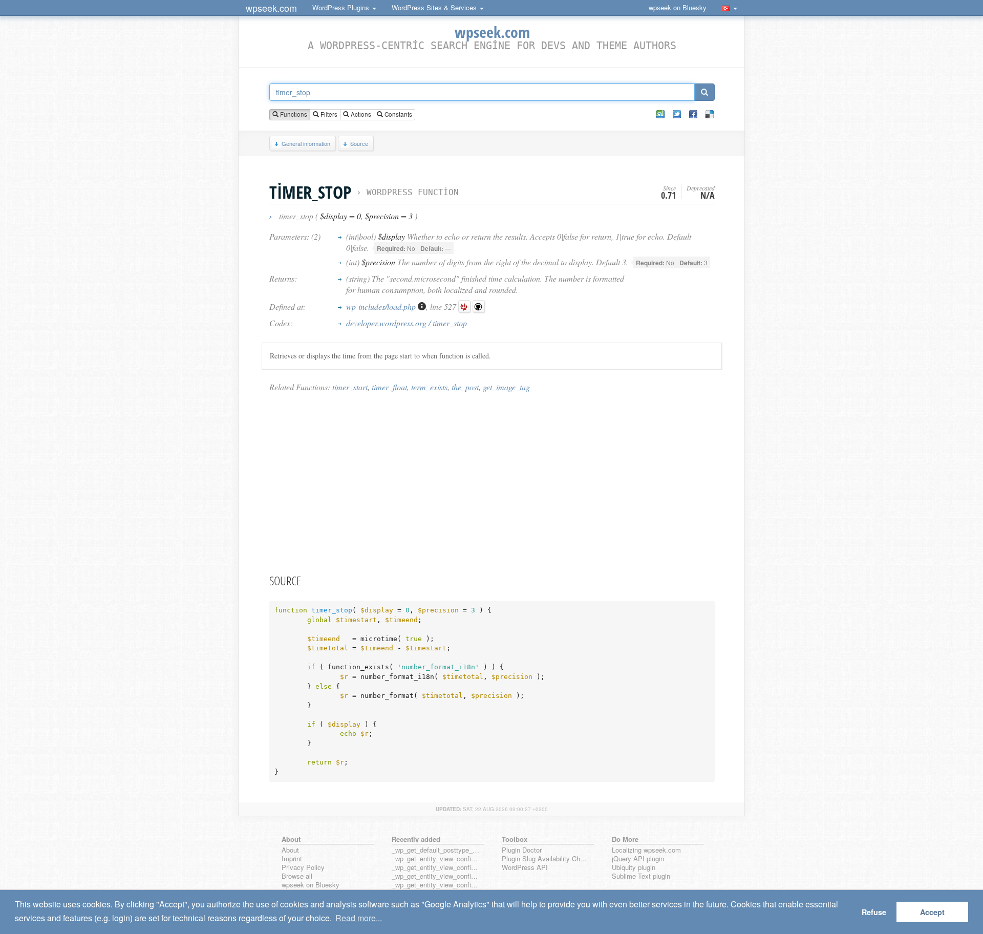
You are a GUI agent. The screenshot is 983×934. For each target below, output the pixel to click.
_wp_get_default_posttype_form (436, 850)
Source (359, 143)
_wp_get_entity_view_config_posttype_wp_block (436, 867)
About (290, 850)
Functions (293, 114)
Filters (328, 114)
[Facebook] (693, 114)
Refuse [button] (874, 912)
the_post (465, 386)
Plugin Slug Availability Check (546, 859)
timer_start (350, 386)
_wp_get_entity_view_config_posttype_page (436, 859)
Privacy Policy (303, 867)
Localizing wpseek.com (646, 850)
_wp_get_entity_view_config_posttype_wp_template (436, 876)
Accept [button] (932, 912)
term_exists (429, 386)
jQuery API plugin (638, 859)
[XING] (660, 114)
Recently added (416, 839)
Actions (360, 114)
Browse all (297, 876)
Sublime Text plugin (641, 876)
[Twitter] (677, 114)
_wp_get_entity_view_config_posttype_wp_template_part (436, 885)
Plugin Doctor (522, 850)
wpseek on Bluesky (678, 7)
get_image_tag (506, 386)
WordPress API (525, 867)
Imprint (292, 859)
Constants (397, 114)
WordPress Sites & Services (435, 7)
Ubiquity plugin (633, 867)
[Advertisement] (492, 482)
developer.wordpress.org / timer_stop (406, 322)
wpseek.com (271, 7)
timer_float (389, 386)
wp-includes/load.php (382, 306)
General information (306, 143)
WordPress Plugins (341, 7)
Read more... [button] (358, 918)
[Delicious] (710, 114)
